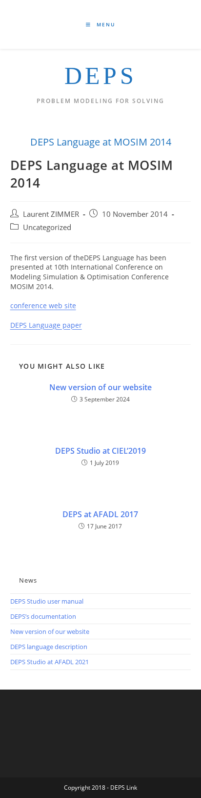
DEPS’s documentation (43, 616)
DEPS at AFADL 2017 (100, 514)
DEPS (100, 75)
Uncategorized (47, 227)
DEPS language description (48, 646)
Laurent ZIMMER (51, 214)
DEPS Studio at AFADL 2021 (49, 661)
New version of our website (100, 387)
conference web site (43, 305)
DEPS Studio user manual (46, 601)
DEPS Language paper (46, 325)
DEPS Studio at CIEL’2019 (100, 450)
